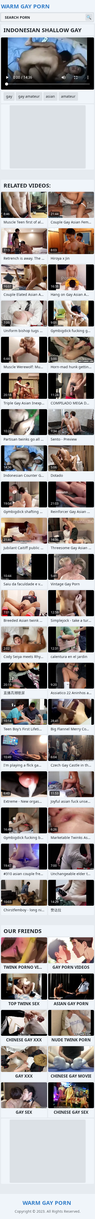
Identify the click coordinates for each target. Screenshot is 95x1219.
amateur (68, 96)
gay (9, 96)
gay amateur (29, 96)
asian (50, 96)
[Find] (88, 17)
